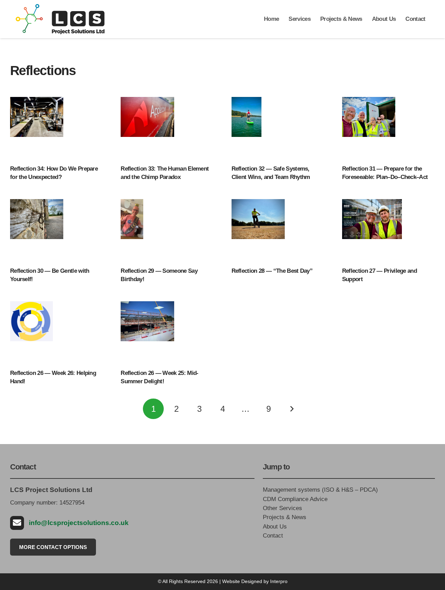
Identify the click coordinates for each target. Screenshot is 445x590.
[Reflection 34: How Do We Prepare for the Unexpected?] (36, 128)
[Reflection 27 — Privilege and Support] (372, 230)
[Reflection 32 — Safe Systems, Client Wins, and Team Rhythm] (246, 128)
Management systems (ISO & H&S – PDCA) (320, 489)
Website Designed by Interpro (255, 581)
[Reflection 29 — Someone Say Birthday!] (132, 230)
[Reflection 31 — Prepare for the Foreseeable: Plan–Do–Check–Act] (368, 128)
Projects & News (284, 517)
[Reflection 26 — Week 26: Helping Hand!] (31, 332)
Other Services (282, 508)
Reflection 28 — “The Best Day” (272, 271)
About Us (275, 526)
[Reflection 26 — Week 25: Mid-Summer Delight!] (147, 332)
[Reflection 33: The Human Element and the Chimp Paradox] (147, 128)
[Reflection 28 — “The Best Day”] (258, 230)
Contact (273, 535)
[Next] (291, 409)
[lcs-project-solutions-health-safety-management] (60, 19)
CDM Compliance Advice (295, 499)
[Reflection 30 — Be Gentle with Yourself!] (36, 230)
